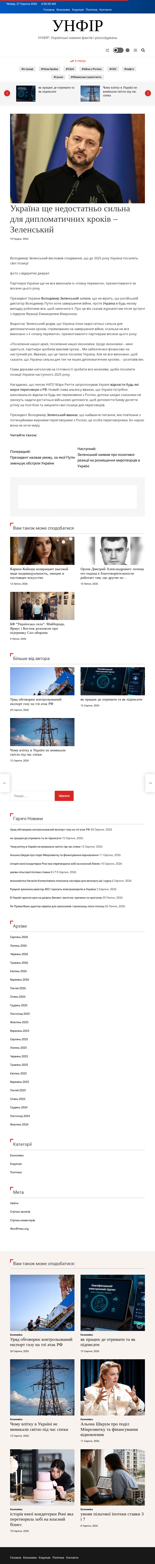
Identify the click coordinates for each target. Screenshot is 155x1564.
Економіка (63, 9)
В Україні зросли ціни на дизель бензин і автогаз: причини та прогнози (56, 897)
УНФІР (77, 25)
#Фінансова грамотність (86, 77)
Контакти (105, 9)
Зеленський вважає (62, 415)
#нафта (129, 69)
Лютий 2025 (18, 1090)
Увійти (14, 1203)
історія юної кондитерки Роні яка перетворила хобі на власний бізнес (55, 863)
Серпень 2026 (19, 937)
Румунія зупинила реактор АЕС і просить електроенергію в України (53, 889)
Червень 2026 (19, 954)
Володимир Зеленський (60, 298)
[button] (7, 93)
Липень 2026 (18, 945)
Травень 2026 (19, 962)
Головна (48, 9)
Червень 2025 (19, 1056)
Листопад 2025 (20, 1013)
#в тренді (27, 69)
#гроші (58, 77)
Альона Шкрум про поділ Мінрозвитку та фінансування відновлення (120, 93)
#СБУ (112, 69)
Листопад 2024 (20, 1116)
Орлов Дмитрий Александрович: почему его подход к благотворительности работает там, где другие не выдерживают (112, 575)
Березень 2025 (19, 1081)
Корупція (78, 9)
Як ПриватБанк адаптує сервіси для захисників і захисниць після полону (57, 906)
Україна (109, 303)
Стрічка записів (20, 1211)
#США (70, 69)
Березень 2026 (19, 979)
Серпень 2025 (19, 1039)
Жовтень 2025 (19, 1022)
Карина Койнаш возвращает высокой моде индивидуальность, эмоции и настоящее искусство (39, 573)
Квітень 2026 (18, 971)
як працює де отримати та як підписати (111, 699)
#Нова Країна (49, 69)
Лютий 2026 (18, 988)
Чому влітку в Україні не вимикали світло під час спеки (56, 91)
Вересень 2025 (19, 1030)
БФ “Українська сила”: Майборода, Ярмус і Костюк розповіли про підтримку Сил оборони (37, 628)
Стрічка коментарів (22, 1220)
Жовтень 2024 (19, 1124)
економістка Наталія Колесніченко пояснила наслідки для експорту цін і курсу (60, 880)
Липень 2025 (18, 1047)
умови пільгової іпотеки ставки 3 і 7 (33, 872)
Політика (91, 9)
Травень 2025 (19, 1064)
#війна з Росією (92, 69)
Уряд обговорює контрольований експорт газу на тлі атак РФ (36, 701)
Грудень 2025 (18, 1005)
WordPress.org (19, 1228)
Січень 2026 (17, 996)
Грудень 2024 (18, 1107)
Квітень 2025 (18, 1073)
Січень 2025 (17, 1099)
